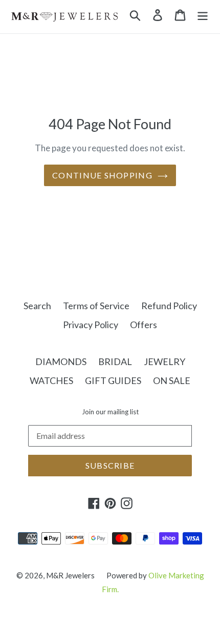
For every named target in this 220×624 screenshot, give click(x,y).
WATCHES (51, 380)
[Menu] (202, 14)
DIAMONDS (60, 361)
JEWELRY (164, 361)
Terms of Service (96, 305)
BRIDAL (115, 361)
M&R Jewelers (70, 575)
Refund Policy (169, 305)
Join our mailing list (110, 412)
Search (37, 305)
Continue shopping (102, 175)
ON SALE (171, 380)
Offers (143, 324)
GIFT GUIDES (113, 380)
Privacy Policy (90, 324)
